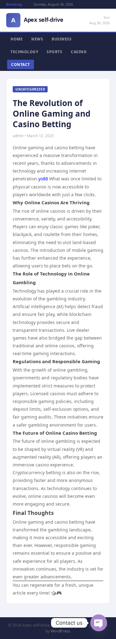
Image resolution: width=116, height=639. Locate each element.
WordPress (61, 631)
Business (61, 39)
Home (17, 39)
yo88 (43, 179)
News (37, 39)
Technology (24, 51)
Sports (54, 51)
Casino (79, 51)
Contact (20, 64)
